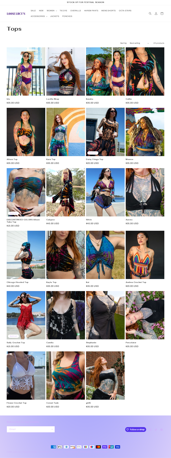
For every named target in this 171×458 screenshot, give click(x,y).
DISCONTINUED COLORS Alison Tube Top (23, 221)
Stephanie (91, 343)
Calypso (50, 220)
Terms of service (71, 452)
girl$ (88, 403)
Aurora (129, 220)
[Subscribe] (52, 429)
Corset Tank (52, 403)
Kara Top (50, 159)
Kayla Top (51, 282)
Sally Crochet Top (16, 343)
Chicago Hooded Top (17, 282)
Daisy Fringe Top (94, 159)
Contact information (101, 452)
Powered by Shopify (29, 452)
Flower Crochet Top (17, 403)
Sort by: (123, 43)
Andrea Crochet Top (136, 282)
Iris (8, 99)
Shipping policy (85, 452)
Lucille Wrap (52, 99)
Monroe (129, 159)
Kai (87, 282)
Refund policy (44, 452)
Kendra (89, 99)
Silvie (89, 220)
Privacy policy (57, 452)
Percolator (131, 343)
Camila (50, 343)
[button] (51, 11)
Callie (129, 99)
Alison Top (12, 159)
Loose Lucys (17, 452)
